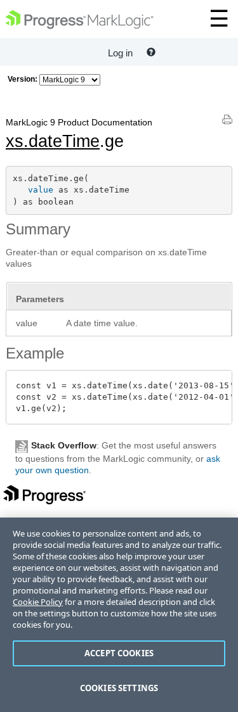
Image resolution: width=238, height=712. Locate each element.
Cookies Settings (119, 688)
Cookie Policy (38, 601)
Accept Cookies (119, 653)
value (40, 189)
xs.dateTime (53, 141)
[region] (119, 615)
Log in (120, 53)
